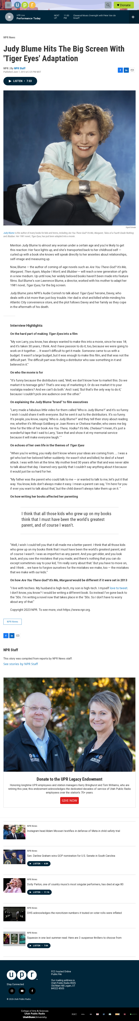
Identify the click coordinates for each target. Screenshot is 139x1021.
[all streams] (134, 17)
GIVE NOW (69, 800)
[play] (9, 17)
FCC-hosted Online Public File (61, 973)
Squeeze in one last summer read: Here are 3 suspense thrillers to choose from (74, 937)
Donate (125, 5)
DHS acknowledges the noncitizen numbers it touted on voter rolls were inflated (74, 913)
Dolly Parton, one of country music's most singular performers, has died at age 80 (75, 884)
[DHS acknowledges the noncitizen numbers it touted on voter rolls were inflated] (14, 914)
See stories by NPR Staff (20, 664)
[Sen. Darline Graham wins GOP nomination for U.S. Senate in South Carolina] (14, 857)
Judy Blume (9, 233)
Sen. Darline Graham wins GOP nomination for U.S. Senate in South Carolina (71, 855)
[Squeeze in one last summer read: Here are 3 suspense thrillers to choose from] (14, 939)
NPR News (9, 37)
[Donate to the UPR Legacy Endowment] (69, 725)
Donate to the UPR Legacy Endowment (69, 779)
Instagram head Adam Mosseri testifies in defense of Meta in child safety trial (73, 831)
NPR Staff (19, 68)
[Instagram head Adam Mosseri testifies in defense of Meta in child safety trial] (14, 832)
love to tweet (118, 588)
